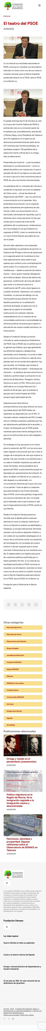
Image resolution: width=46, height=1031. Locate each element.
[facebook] (4, 1019)
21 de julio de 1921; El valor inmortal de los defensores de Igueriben (22, 982)
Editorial (7, 16)
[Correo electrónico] (35, 604)
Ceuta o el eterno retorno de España (19, 955)
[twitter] (9, 1019)
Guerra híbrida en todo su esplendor (19, 943)
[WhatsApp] (22, 604)
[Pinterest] (28, 604)
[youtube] (13, 1019)
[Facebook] (8, 604)
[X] (15, 604)
